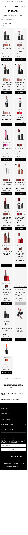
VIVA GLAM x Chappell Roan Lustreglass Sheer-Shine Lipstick (20, 255)
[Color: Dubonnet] (21, 214)
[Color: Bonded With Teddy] (5, 248)
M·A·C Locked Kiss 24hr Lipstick (6, 183)
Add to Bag (6, 59)
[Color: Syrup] (18, 45)
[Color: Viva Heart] (4, 214)
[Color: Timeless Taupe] (17, 180)
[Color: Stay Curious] (18, 80)
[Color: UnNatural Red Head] (6, 286)
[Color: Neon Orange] (6, 360)
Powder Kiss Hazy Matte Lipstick (20, 83)
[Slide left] (2, 2)
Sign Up (13, 449)
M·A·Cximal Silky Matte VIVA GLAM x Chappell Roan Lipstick (6, 292)
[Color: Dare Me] (4, 45)
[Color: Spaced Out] (7, 145)
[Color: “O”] (4, 112)
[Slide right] (24, 2)
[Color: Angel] (7, 112)
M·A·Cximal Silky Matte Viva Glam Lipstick (7, 218)
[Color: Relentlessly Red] (21, 112)
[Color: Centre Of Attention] (18, 214)
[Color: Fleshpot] (4, 80)
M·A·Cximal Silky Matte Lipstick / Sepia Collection (20, 184)
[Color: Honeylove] (7, 45)
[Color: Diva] (18, 145)
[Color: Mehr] (23, 180)
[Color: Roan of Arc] (20, 248)
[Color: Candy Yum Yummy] (4, 145)
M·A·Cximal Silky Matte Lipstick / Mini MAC (20, 150)
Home (2, 19)
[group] (13, 2)
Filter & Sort (7, 23)
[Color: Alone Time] (21, 45)
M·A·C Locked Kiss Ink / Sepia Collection (6, 253)
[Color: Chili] (21, 145)
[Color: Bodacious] (8, 248)
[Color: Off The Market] (21, 80)
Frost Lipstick (6, 115)
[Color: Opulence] (4, 180)
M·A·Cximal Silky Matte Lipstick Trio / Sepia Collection (20, 329)
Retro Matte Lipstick (20, 116)
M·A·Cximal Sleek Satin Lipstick (7, 83)
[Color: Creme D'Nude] (7, 80)
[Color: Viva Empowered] (7, 214)
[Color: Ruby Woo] (18, 112)
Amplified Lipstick (6, 363)
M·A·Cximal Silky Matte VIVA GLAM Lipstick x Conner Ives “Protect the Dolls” (20, 293)
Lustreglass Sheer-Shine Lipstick (20, 50)
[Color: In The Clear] (6, 324)
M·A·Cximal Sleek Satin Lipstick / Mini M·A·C (20, 218)
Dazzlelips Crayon (6, 148)
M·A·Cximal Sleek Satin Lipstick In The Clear (6, 328)
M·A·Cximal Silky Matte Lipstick (7, 49)
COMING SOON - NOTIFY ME (6, 193)
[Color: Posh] (7, 180)
